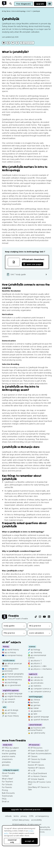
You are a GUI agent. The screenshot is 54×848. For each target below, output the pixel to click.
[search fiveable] (10, 3)
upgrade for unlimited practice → (27, 809)
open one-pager (34, 264)
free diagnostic (23, 4)
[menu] (49, 4)
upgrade (40, 4)
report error (28, 43)
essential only (12, 841)
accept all (29, 841)
